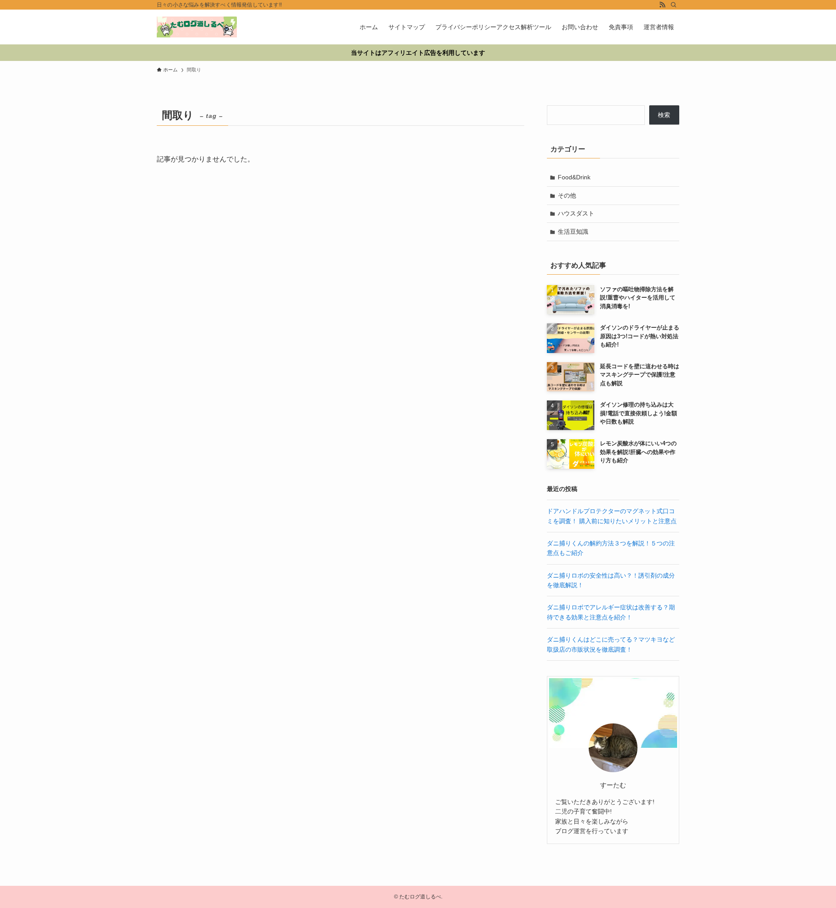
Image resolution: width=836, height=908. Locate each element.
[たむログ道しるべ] (197, 27)
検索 (664, 114)
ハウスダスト (576, 213)
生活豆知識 (573, 231)
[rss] (662, 5)
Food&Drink (574, 177)
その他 (567, 195)
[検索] (673, 5)
